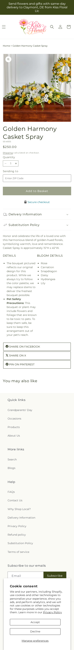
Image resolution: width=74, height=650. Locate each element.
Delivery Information (21, 517)
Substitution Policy (20, 543)
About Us (14, 435)
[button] (52, 27)
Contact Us (15, 500)
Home (6, 45)
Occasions (14, 418)
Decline (35, 631)
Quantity (9, 157)
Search (12, 459)
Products (14, 427)
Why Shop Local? (19, 509)
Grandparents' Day (20, 410)
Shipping (8, 153)
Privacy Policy (52, 612)
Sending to (16, 171)
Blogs (11, 468)
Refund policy (17, 534)
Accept (35, 622)
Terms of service (18, 552)
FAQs (11, 492)
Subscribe (55, 575)
